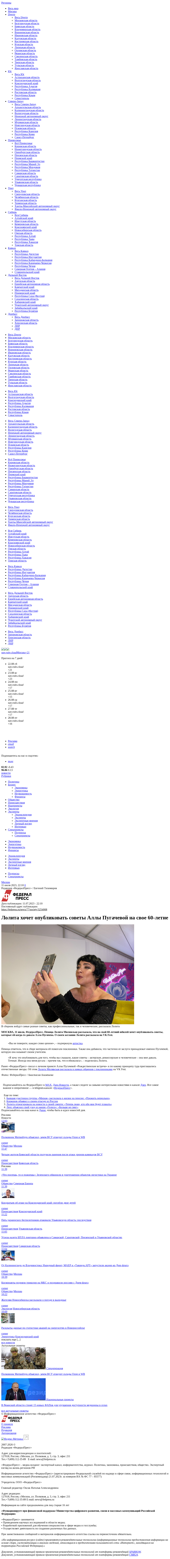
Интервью (20, 826)
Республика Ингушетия (28, 257)
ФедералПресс (62, 1087)
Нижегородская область (28, 149)
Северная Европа (23, 1183)
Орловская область (25, 50)
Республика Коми (25, 134)
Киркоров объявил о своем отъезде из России (32, 1101)
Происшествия (16, 802)
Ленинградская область (28, 119)
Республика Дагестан (27, 254)
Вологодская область (26, 113)
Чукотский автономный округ (32, 305)
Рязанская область (25, 53)
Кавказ (12, 248)
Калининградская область (29, 110)
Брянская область (24, 26)
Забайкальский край (26, 308)
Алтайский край (24, 218)
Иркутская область (25, 221)
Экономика (21, 787)
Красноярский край (26, 227)
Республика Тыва (24, 239)
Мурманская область (26, 122)
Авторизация (8, 1433)
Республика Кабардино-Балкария (33, 260)
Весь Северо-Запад (25, 104)
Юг (10, 71)
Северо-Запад (15, 101)
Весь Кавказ (21, 251)
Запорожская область (27, 320)
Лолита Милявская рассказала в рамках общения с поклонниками (75, 1069)
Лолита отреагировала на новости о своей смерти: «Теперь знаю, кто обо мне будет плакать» (59, 1104)
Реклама (12, 741)
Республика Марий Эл (27, 164)
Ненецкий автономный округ (31, 116)
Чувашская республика (28, 185)
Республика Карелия (26, 131)
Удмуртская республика (28, 179)
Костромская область (26, 41)
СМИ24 (133, 1554)
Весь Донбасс (22, 317)
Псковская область (25, 128)
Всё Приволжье (23, 143)
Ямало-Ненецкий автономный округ (35, 209)
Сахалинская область (27, 299)
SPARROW (135, 1551)
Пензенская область (26, 155)
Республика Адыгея (26, 86)
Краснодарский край (26, 83)
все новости (8, 1342)
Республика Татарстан (27, 170)
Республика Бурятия (26, 311)
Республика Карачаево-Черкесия (33, 263)
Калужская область (25, 38)
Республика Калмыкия (27, 89)
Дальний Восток (17, 275)
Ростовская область (26, 92)
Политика (13, 781)
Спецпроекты (16, 829)
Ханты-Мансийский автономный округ (37, 206)
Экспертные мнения (26, 820)
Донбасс (12, 314)
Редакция (6, 1430)
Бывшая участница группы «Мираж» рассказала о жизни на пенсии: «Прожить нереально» (58, 1098)
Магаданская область (27, 290)
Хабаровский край (25, 302)
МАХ (48, 1084)
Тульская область (24, 65)
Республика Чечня (25, 266)
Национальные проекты (60, 1399)
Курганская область (26, 200)
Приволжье (14, 140)
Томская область (24, 245)
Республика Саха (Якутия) (30, 296)
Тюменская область (26, 203)
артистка (78, 1043)
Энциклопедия (23, 814)
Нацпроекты (15, 805)
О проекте (7, 1424)
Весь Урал (20, 191)
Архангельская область (28, 107)
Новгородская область (27, 125)
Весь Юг (19, 74)
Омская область (23, 233)
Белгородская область (27, 23)
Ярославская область (26, 68)
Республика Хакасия (26, 242)
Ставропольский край (27, 272)
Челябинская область (26, 197)
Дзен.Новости (61, 1084)
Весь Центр (21, 17)
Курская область (24, 44)
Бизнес (12, 784)
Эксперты (13, 811)
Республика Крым (25, 95)
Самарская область (25, 173)
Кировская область (25, 146)
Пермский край (23, 158)
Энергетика (21, 790)
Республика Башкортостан (29, 161)
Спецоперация (54, 1368)
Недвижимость (23, 793)
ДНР (17, 329)
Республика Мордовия (27, 167)
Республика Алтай (25, 236)
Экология (13, 808)
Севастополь (22, 98)
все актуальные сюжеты (15, 1410)
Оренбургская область (27, 152)
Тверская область (24, 62)
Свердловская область (27, 194)
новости (6, 773)
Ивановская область (26, 35)
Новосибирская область (28, 230)
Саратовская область (26, 176)
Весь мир (13, 8)
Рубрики (6, 776)
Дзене (42, 1110)
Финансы (20, 796)
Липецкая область (25, 47)
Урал (10, 188)
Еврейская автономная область (32, 284)
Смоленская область (26, 56)
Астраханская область (27, 77)
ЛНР (17, 326)
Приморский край (25, 293)
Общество (13, 799)
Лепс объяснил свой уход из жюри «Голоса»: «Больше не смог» (42, 1107)
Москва (12, 11)
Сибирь (12, 212)
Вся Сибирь (21, 215)
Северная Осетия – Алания (30, 269)
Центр (11, 14)
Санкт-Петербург (24, 137)
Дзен (143, 1084)
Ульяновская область (26, 182)
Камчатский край (24, 287)
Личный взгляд (23, 823)
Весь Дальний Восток (27, 278)
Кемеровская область (26, 224)
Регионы (6, 2)
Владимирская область (27, 29)
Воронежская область (27, 32)
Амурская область (25, 281)
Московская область (26, 20)
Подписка (20, 832)
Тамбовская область (26, 59)
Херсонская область (26, 323)
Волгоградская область (28, 80)
